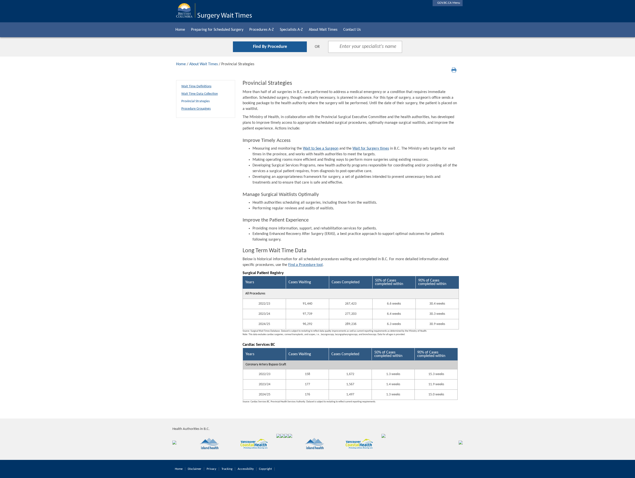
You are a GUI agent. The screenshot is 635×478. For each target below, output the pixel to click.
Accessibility (246, 469)
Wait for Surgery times (370, 149)
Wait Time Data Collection (199, 94)
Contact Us (352, 30)
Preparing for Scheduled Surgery (217, 30)
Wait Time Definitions (196, 86)
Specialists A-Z (291, 30)
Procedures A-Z (261, 30)
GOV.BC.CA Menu (447, 2)
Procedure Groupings (196, 109)
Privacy (211, 469)
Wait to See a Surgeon (320, 149)
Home (180, 30)
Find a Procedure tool (305, 265)
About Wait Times (323, 30)
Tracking (227, 469)
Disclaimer (194, 469)
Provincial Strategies (195, 101)
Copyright (265, 469)
